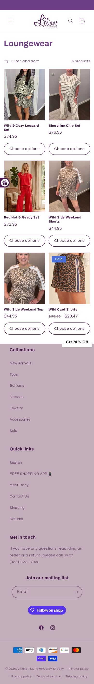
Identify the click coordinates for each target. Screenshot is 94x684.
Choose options (24, 149)
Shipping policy (76, 676)
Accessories (20, 419)
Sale (13, 431)
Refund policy (78, 669)
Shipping (17, 508)
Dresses (16, 397)
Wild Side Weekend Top (23, 309)
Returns (16, 519)
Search (16, 463)
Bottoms (17, 385)
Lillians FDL (26, 669)
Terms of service (48, 676)
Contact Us (19, 496)
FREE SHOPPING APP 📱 (31, 474)
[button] (10, 20)
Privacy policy (21, 676)
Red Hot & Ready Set (21, 217)
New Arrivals (20, 363)
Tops (14, 374)
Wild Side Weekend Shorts (65, 219)
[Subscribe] (76, 592)
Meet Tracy (19, 485)
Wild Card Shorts (63, 309)
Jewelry (16, 408)
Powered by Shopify (49, 669)
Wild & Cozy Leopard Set (21, 127)
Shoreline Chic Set (65, 125)
